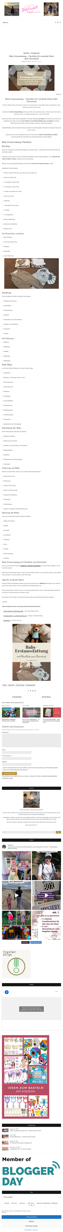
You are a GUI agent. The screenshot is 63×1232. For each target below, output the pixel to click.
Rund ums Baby (20, 685)
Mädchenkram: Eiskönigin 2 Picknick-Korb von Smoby (9, 720)
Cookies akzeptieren (31, 1217)
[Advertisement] (31, 37)
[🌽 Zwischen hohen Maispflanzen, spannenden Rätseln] (46, 865)
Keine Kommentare (36, 61)
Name (4, 749)
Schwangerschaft (35, 53)
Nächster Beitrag (46, 697)
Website (4, 761)
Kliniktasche (7, 620)
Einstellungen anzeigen (31, 1226)
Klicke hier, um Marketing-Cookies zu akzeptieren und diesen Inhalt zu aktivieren (31, 1009)
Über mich (14, 1203)
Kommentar (6, 732)
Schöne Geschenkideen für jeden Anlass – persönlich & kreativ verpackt (25, 1130)
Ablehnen (31, 1221)
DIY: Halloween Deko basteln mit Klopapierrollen (21, 1143)
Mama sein (11, 685)
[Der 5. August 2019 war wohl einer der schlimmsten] (16, 865)
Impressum (22, 1203)
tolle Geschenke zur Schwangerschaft (13, 611)
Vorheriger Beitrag (16, 697)
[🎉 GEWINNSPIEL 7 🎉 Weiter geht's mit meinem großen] (46, 925)
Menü (6, 22)
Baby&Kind (26, 53)
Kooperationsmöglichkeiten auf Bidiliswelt (47, 1203)
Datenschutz (35, 1229)
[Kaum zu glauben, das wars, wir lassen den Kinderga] (16, 925)
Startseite (6, 1203)
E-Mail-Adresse (7, 755)
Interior (4, 685)
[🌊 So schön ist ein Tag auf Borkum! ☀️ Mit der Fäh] (16, 895)
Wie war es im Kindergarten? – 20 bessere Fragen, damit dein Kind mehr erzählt (30, 721)
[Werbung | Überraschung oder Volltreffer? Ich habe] (46, 895)
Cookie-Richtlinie (28, 1229)
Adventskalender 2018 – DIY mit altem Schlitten (20, 1149)
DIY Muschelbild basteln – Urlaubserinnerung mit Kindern (23, 1136)
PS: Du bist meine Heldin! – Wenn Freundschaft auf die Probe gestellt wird (51, 721)
